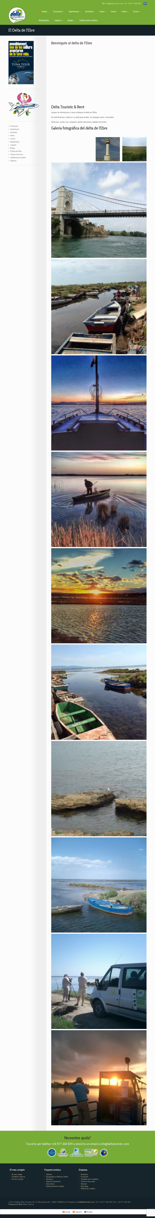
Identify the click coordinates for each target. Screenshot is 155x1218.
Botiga (70, 20)
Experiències (74, 11)
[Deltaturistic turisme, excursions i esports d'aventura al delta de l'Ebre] (16, 14)
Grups (102, 11)
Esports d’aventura (53, 1181)
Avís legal (84, 1186)
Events (113, 11)
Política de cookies (88, 1188)
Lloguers (57, 20)
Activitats (89, 11)
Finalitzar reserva (18, 1176)
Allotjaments (44, 20)
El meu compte (17, 1179)
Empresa (13, 161)
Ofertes (49, 1174)
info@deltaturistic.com (114, 3)
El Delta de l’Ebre (16, 151)
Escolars (49, 1179)
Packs (124, 11)
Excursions (57, 11)
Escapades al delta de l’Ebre (57, 1176)
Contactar (84, 1176)
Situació (84, 1184)
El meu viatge (17, 1174)
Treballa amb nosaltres (88, 20)
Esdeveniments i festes (55, 1186)
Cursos (136, 11)
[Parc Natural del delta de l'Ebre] (76, 1152)
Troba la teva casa (16, 154)
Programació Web (15, 1204)
